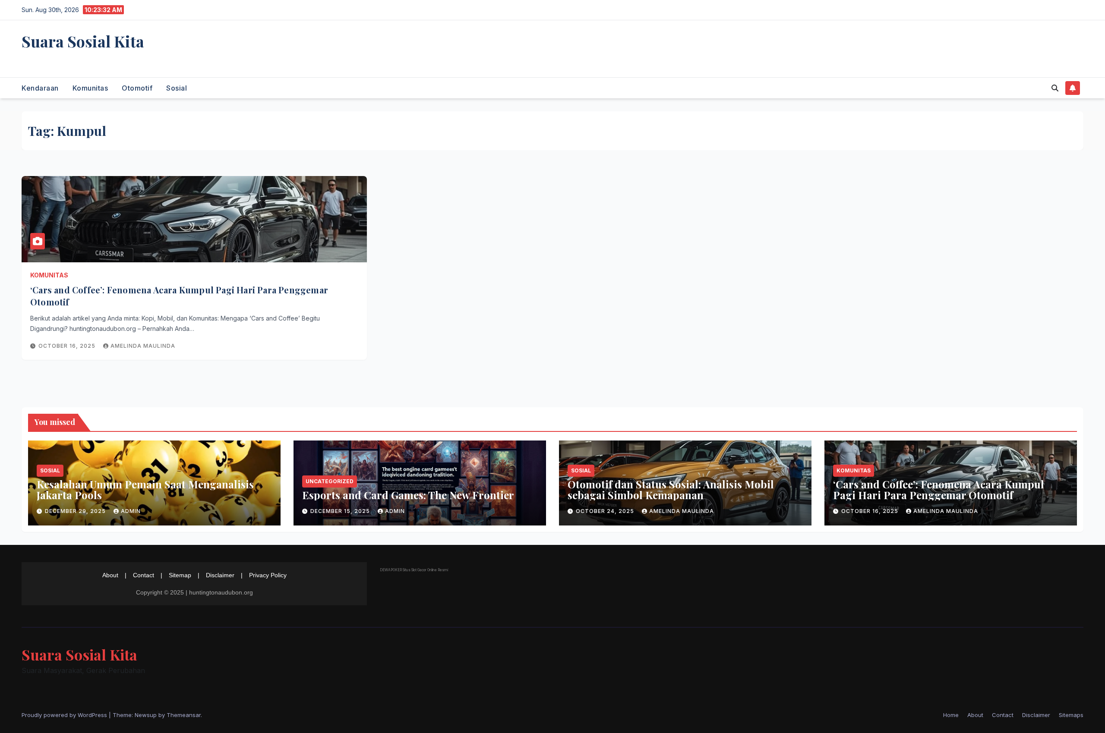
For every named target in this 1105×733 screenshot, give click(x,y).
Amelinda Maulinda (142, 346)
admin (131, 511)
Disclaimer (220, 575)
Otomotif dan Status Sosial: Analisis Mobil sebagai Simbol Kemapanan (671, 489)
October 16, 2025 (67, 346)
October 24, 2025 (606, 511)
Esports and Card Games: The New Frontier (408, 495)
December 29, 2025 (76, 511)
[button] (1054, 88)
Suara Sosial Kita (83, 41)
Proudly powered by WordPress (65, 714)
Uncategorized (330, 481)
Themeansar (184, 714)
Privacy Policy (268, 575)
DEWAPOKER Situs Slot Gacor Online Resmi (414, 570)
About (110, 575)
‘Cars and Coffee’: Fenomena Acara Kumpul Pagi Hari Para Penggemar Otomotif (938, 489)
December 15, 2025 (341, 511)
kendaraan (40, 88)
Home (951, 714)
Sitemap (180, 575)
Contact (143, 575)
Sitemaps (1071, 714)
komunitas (90, 88)
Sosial (176, 88)
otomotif (137, 88)
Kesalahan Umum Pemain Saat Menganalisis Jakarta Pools (145, 489)
